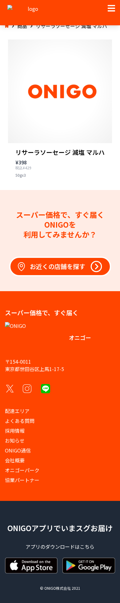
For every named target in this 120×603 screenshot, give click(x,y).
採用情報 (15, 430)
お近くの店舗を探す (57, 266)
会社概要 (15, 460)
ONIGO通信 (18, 450)
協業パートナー (22, 480)
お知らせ (15, 440)
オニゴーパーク (22, 470)
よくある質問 (19, 420)
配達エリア (17, 411)
